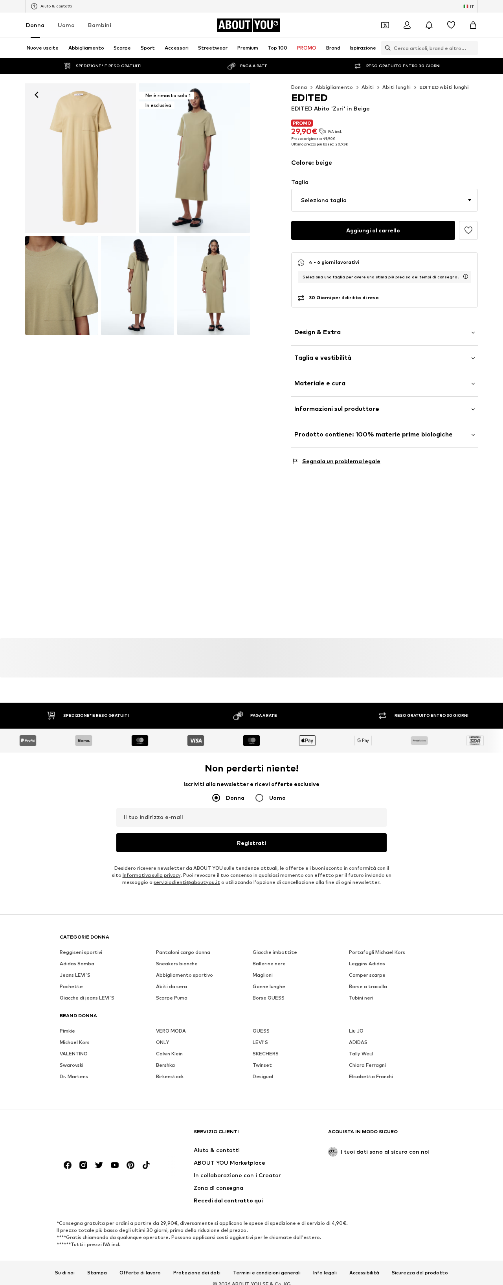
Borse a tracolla (368, 986)
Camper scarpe (367, 975)
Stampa (97, 1272)
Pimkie (67, 1031)
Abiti (368, 87)
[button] (384, 200)
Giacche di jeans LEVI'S (87, 998)
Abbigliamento (334, 87)
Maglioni (263, 975)
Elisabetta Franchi (371, 1076)
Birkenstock (170, 1076)
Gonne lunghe (269, 986)
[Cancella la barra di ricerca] (472, 48)
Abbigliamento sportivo (184, 975)
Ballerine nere (269, 964)
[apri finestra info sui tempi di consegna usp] (465, 276)
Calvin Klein (169, 1054)
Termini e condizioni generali (267, 1272)
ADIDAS (358, 1042)
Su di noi (65, 1272)
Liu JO (356, 1031)
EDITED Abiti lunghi (444, 87)
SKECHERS (266, 1054)
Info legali (325, 1272)
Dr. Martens (74, 1076)
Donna (35, 25)
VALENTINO (74, 1054)
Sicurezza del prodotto (420, 1272)
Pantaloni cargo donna (183, 952)
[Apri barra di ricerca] (386, 48)
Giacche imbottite (275, 952)
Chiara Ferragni (367, 1065)
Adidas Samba (77, 964)
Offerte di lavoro (140, 1272)
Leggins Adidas (367, 964)
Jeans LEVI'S (75, 975)
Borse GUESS (269, 998)
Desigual (263, 1076)
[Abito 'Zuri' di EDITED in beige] (61, 285)
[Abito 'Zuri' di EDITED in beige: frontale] (80, 158)
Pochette (71, 986)
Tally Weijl (361, 1054)
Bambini (99, 25)
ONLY (162, 1042)
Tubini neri (361, 998)
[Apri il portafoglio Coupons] (385, 25)
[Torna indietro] (36, 94)
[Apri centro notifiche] (429, 25)
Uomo (66, 25)
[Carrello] (473, 25)
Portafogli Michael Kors (377, 952)
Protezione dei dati (196, 1272)
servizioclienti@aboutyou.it (187, 882)
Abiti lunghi (396, 87)
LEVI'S (260, 1042)
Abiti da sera (171, 986)
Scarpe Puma (171, 998)
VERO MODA (171, 1031)
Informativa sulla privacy (151, 875)
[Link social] (67, 1165)
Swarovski (71, 1065)
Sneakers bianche (177, 964)
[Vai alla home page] (102, 1135)
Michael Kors (75, 1042)
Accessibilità (364, 1272)
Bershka (165, 1065)
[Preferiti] (451, 25)
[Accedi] (407, 25)
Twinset (262, 1065)
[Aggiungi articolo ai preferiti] (468, 230)
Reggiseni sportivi (81, 952)
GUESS (261, 1031)
